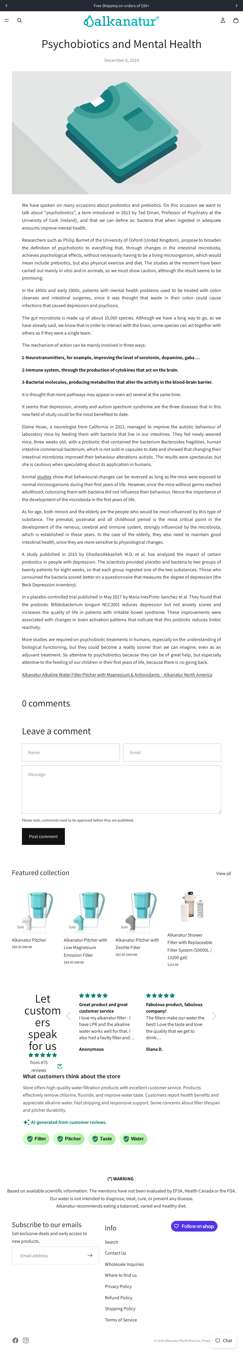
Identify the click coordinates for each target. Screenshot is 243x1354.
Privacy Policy (118, 1286)
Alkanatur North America (182, 1340)
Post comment (43, 836)
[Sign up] (90, 1255)
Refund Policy (118, 1298)
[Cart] (235, 20)
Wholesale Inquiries (124, 1264)
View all (223, 873)
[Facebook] (15, 1340)
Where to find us (121, 1275)
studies (44, 477)
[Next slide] (224, 925)
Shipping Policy (120, 1308)
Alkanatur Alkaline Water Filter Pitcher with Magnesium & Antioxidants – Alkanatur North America (117, 675)
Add (212, 919)
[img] (42, 1055)
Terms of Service (121, 1320)
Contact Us (115, 1253)
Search (111, 1242)
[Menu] (7, 20)
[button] (70, 1015)
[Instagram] (25, 1340)
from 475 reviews (39, 1066)
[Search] (19, 20)
